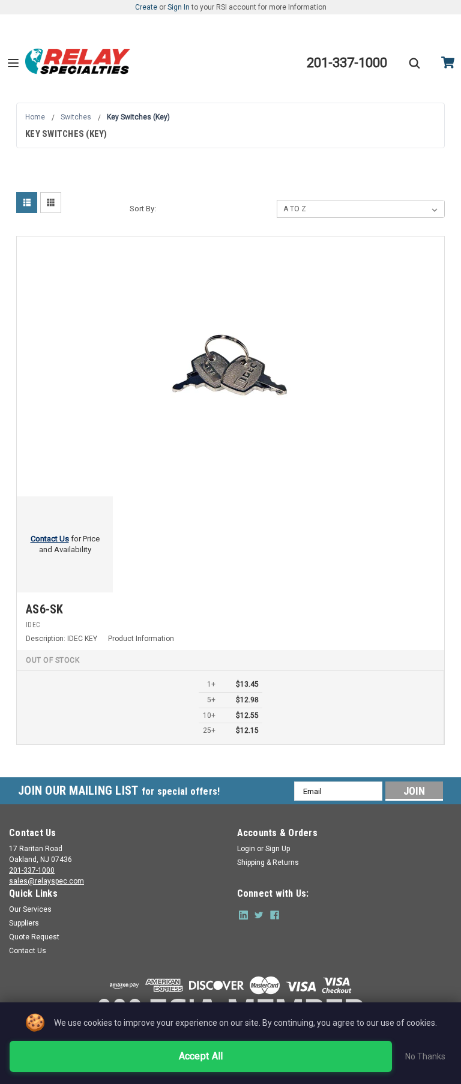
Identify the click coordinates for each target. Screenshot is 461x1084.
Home (35, 117)
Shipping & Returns (268, 862)
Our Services (30, 909)
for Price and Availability (65, 544)
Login (246, 849)
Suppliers (24, 923)
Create (146, 7)
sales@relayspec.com (46, 881)
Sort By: (143, 208)
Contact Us (27, 951)
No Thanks (425, 1056)
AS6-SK (45, 609)
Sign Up (277, 849)
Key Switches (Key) (138, 117)
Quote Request (34, 937)
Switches (76, 117)
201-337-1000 (32, 870)
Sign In (178, 7)
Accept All (201, 1056)
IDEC (33, 625)
